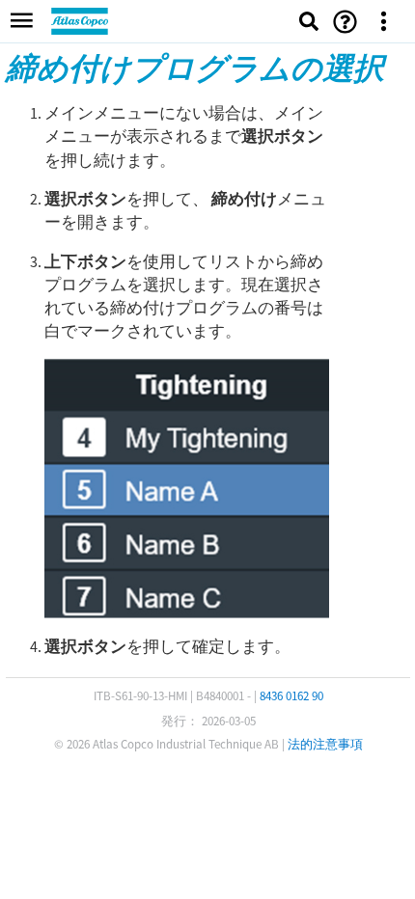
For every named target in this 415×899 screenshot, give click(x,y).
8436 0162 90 (291, 696)
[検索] (308, 21)
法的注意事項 (325, 744)
